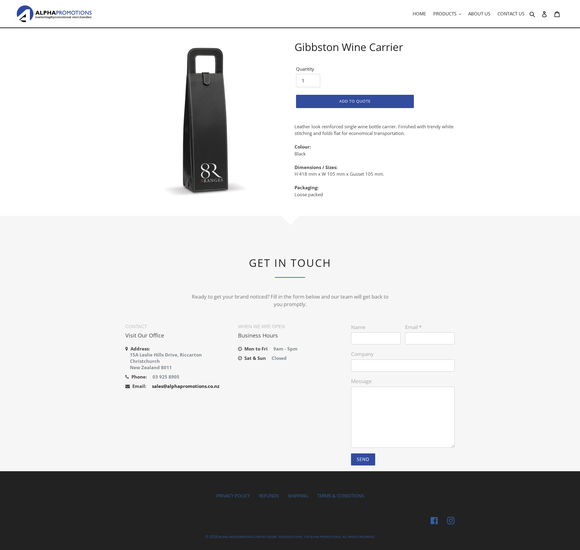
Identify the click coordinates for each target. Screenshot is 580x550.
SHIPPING (298, 496)
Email (413, 327)
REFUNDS (269, 496)
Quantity (305, 69)
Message (361, 381)
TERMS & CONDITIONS (340, 496)
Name (358, 327)
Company (362, 353)
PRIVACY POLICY (233, 496)
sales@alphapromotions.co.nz (185, 386)
